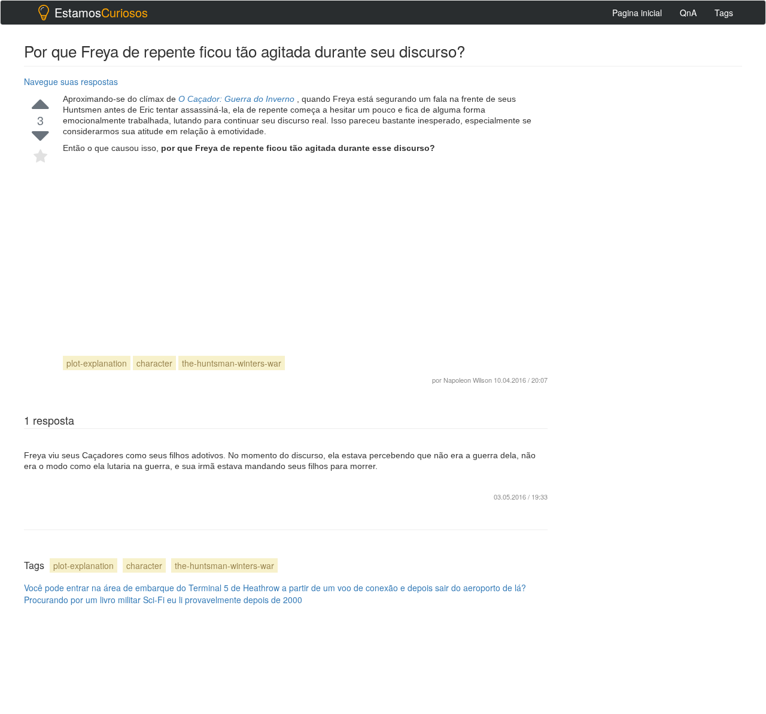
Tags (724, 13)
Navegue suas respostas (71, 81)
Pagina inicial (637, 13)
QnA (688, 13)
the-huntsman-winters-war (231, 363)
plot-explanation (96, 363)
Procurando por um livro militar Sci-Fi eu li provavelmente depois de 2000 (163, 600)
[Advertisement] (305, 244)
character (154, 363)
